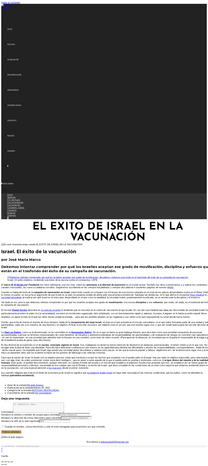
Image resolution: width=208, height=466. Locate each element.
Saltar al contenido (10, 2)
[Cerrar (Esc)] (12, 461)
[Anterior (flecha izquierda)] (2, 464)
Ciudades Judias (15, 207)
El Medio (19, 284)
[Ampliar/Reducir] (2, 461)
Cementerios (13, 205)
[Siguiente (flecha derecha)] (5, 464)
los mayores (55, 368)
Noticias (11, 197)
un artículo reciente (51, 310)
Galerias (11, 215)
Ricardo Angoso (35, 385)
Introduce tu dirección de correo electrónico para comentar (31, 418)
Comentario (7, 412)
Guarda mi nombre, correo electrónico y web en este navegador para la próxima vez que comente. (55, 426)
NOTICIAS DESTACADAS (45, 390)
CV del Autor (13, 200)
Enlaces (11, 212)
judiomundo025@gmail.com (114, 442)
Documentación (15, 202)
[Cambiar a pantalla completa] (5, 461)
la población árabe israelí (100, 372)
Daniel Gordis (19, 310)
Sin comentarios (43, 393)
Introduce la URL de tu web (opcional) (20, 421)
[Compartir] (8, 461)
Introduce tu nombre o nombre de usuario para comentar (30, 414)
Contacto (12, 210)
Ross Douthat (197, 295)
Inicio (10, 194)
